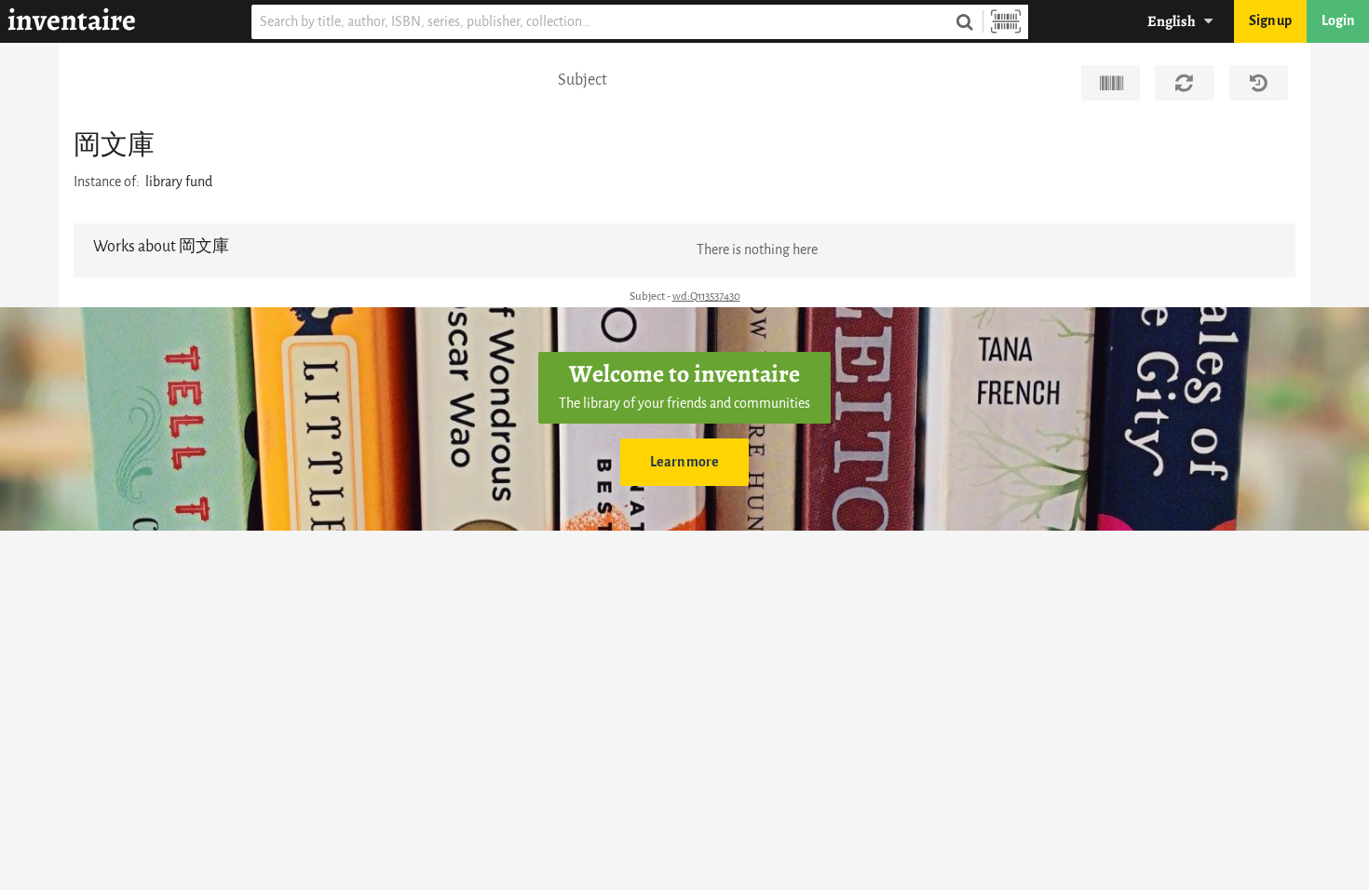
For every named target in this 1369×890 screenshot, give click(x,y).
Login (1338, 21)
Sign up (1270, 21)
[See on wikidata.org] (1110, 83)
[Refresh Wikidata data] (1184, 83)
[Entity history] (1258, 83)
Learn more (684, 462)
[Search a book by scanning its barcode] (1005, 22)
